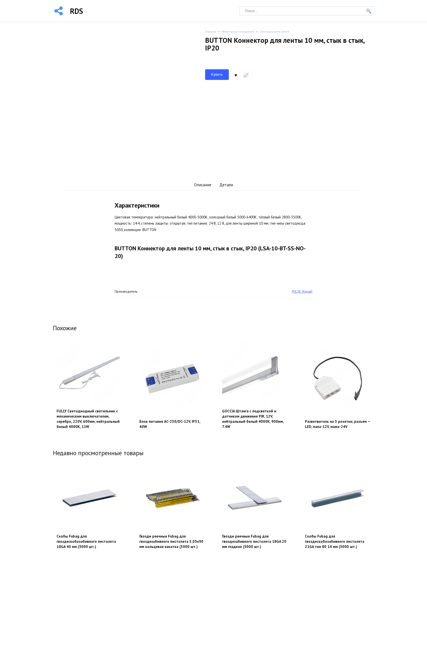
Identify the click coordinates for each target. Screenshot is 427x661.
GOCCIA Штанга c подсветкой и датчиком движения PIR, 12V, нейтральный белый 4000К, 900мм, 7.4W (253, 419)
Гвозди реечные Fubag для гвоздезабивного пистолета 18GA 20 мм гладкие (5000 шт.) (254, 541)
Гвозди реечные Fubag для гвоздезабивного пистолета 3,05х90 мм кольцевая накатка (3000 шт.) (171, 541)
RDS (76, 11)
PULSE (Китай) (302, 291)
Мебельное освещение (238, 31)
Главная (210, 31)
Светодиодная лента (274, 31)
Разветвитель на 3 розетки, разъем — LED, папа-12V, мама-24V (337, 424)
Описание (202, 185)
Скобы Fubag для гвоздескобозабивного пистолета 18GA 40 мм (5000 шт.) (86, 541)
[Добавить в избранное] (235, 74)
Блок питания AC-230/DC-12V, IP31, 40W (169, 424)
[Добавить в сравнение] (245, 74)
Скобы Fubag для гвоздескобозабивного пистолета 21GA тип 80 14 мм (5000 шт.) (334, 541)
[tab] (202, 184)
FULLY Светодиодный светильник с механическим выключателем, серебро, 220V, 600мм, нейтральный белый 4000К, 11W (88, 419)
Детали (226, 185)
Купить (217, 74)
